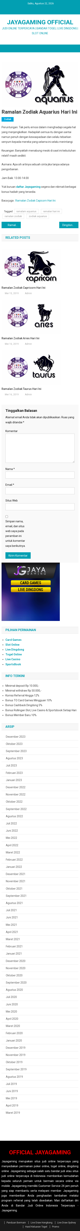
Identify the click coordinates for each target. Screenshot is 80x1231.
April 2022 (12, 845)
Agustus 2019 (14, 1076)
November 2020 (15, 968)
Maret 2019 (13, 1112)
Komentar (11, 431)
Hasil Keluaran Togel (36, 1226)
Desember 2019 (15, 1047)
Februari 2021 (14, 946)
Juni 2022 (12, 830)
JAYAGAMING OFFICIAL (40, 22)
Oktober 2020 (14, 975)
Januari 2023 (14, 780)
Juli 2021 (11, 910)
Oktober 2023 (14, 743)
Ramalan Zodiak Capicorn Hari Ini (35, 200)
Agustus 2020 (14, 989)
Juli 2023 (11, 765)
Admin (28, 293)
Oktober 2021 (14, 888)
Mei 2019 (11, 1098)
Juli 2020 (11, 997)
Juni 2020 (12, 1004)
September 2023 (16, 751)
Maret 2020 (13, 1026)
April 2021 (12, 932)
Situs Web (11, 500)
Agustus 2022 (14, 816)
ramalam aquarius (26, 211)
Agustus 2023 (14, 758)
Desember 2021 (15, 874)
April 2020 (12, 1018)
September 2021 (16, 895)
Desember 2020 (15, 961)
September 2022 (16, 809)
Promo (55, 1226)
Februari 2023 (14, 772)
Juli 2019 (11, 1083)
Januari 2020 (14, 1040)
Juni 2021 (12, 917)
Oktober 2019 (14, 1062)
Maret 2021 (13, 939)
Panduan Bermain (16, 1222)
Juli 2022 (11, 823)
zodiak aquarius (38, 216)
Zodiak (7, 119)
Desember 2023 (15, 736)
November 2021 (15, 881)
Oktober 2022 (14, 801)
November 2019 (15, 1055)
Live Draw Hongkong (41, 1222)
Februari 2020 (14, 1033)
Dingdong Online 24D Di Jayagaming (70, 225)
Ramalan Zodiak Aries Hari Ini (20, 338)
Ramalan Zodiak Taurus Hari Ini (21, 388)
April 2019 (12, 1105)
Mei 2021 (11, 924)
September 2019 (16, 1069)
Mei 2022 (11, 837)
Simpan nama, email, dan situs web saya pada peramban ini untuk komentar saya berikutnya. (15, 533)
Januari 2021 (14, 953)
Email (9, 484)
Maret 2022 (13, 852)
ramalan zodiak (13, 216)
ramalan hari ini (51, 211)
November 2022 (15, 794)
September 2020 (16, 982)
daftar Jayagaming (28, 186)
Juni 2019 (12, 1091)
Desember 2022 (15, 787)
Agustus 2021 (14, 903)
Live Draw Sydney (66, 1222)
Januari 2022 (14, 866)
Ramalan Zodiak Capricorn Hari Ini (14, 225)
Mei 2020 (11, 1011)
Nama (10, 469)
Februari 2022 (14, 859)
